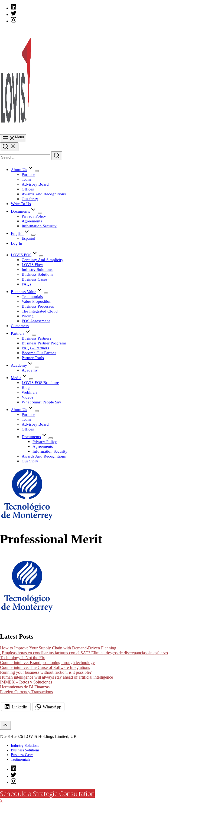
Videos (27, 397)
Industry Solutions (37, 269)
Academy (19, 365)
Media (16, 377)
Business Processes (38, 306)
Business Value (23, 291)
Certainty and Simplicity (42, 259)
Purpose (28, 174)
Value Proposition (36, 301)
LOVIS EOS (21, 254)
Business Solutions (37, 274)
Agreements (32, 221)
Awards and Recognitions (44, 194)
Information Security (39, 226)
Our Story (30, 198)
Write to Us (21, 203)
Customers (20, 325)
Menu (19, 137)
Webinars (29, 392)
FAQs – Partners (35, 348)
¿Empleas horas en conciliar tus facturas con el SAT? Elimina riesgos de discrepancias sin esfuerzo (84, 652)
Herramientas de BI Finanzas (25, 687)
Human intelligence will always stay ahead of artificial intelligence (56, 677)
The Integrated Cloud (40, 311)
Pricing (28, 316)
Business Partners (36, 338)
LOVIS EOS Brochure (40, 382)
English (17, 233)
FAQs (26, 284)
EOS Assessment (36, 320)
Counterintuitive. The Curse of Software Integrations (45, 667)
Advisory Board (35, 184)
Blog (26, 387)
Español (28, 238)
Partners (17, 333)
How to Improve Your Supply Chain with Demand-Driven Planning (58, 648)
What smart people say (41, 402)
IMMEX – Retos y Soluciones (26, 682)
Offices (28, 189)
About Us (19, 169)
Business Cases (34, 279)
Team (26, 179)
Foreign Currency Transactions (26, 691)
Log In (16, 243)
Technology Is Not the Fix (22, 657)
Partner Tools (33, 357)
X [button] (1, 801)
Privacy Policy (34, 216)
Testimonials (32, 296)
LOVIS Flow (32, 264)
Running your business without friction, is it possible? (46, 672)
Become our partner (39, 352)
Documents (20, 211)
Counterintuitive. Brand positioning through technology (47, 662)
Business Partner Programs (44, 343)
